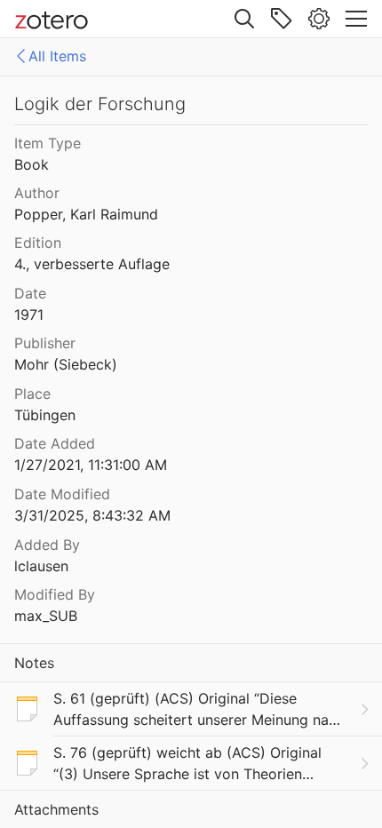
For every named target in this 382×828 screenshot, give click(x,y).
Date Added (54, 443)
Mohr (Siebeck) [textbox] (65, 364)
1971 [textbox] (29, 314)
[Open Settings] (319, 18)
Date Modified (62, 494)
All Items (57, 56)
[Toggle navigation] (356, 18)
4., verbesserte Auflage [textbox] (92, 264)
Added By (47, 544)
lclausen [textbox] (41, 566)
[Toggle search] (244, 18)
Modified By (54, 594)
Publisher (45, 343)
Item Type (47, 143)
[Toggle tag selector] (281, 18)
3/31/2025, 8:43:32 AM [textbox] (92, 515)
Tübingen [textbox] (45, 415)
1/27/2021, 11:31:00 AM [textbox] (90, 465)
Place (32, 393)
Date (30, 293)
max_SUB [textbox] (45, 616)
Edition (37, 242)
